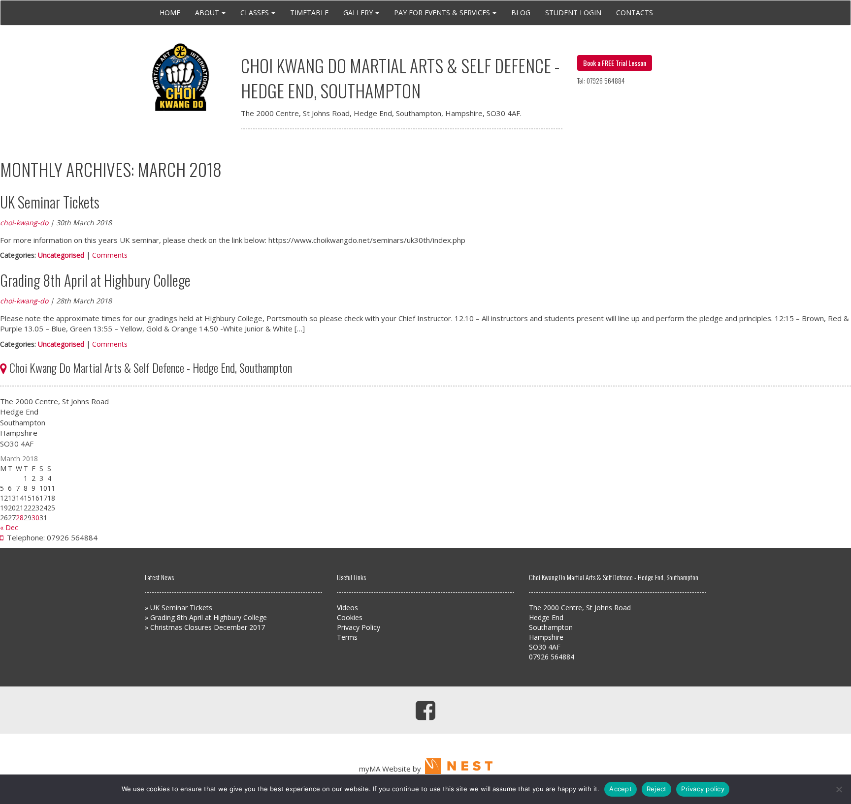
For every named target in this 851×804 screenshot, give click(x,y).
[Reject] (839, 789)
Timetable (309, 12)
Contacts (634, 12)
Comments (110, 255)
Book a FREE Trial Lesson (614, 63)
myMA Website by (392, 769)
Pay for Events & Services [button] (442, 12)
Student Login (573, 12)
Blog (520, 12)
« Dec (9, 527)
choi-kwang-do (24, 222)
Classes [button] (254, 12)
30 (35, 517)
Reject (657, 789)
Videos (347, 607)
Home (170, 12)
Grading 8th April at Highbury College (95, 280)
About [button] (207, 12)
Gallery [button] (358, 12)
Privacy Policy (358, 627)
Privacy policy (702, 789)
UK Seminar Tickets (49, 202)
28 (20, 517)
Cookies (349, 617)
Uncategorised (61, 255)
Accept (620, 789)
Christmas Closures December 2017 (207, 627)
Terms (347, 637)
